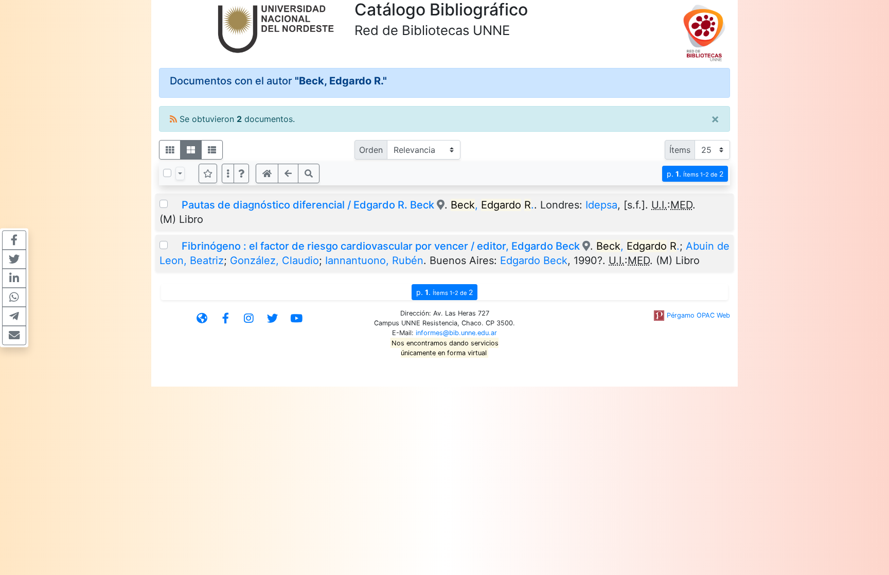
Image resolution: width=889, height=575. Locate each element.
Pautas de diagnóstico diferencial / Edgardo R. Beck (308, 205)
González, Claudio (274, 260)
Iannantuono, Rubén (374, 260)
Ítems (679, 150)
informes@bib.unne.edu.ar (456, 333)
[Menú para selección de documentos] (180, 173)
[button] (241, 173)
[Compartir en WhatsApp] (14, 297)
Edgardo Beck (533, 260)
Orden (371, 150)
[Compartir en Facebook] (14, 240)
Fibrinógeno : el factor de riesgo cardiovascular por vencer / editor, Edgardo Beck (381, 246)
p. (695, 173)
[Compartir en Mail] (14, 335)
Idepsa (601, 205)
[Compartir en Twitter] (14, 259)
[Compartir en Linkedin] (14, 278)
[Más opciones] (228, 173)
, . (492, 205)
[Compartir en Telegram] (14, 316)
